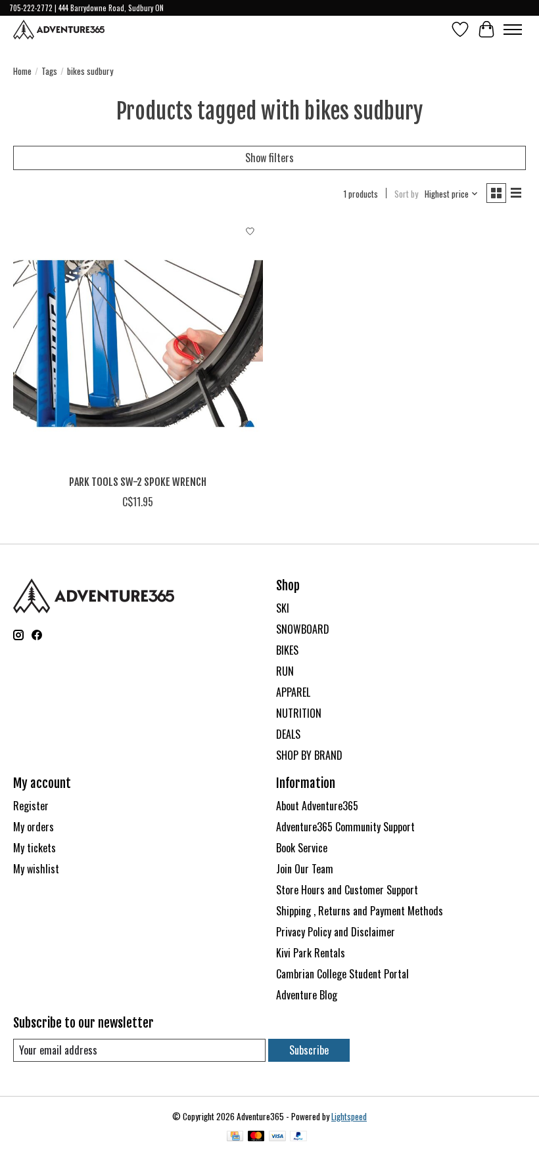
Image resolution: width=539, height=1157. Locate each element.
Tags (49, 70)
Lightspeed (349, 1116)
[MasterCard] (256, 1137)
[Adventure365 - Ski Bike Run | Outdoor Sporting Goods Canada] (59, 29)
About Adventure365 (317, 806)
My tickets (34, 848)
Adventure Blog (306, 995)
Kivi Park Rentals (310, 953)
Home (22, 70)
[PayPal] (298, 1137)
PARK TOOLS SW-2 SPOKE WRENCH (137, 482)
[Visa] (277, 1137)
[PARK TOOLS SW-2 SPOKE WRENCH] (138, 343)
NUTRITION (298, 713)
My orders (33, 827)
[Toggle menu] (513, 29)
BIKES (287, 650)
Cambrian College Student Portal (342, 974)
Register (31, 806)
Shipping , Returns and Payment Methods (359, 911)
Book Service (301, 848)
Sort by (406, 193)
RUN (285, 671)
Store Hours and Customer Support (347, 890)
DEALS (288, 734)
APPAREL (293, 692)
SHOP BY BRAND (309, 755)
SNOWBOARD (302, 629)
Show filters (269, 157)
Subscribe (309, 1050)
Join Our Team (304, 869)
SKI (282, 608)
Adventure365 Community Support (345, 827)
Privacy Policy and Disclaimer (335, 932)
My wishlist (36, 869)
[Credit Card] (235, 1137)
